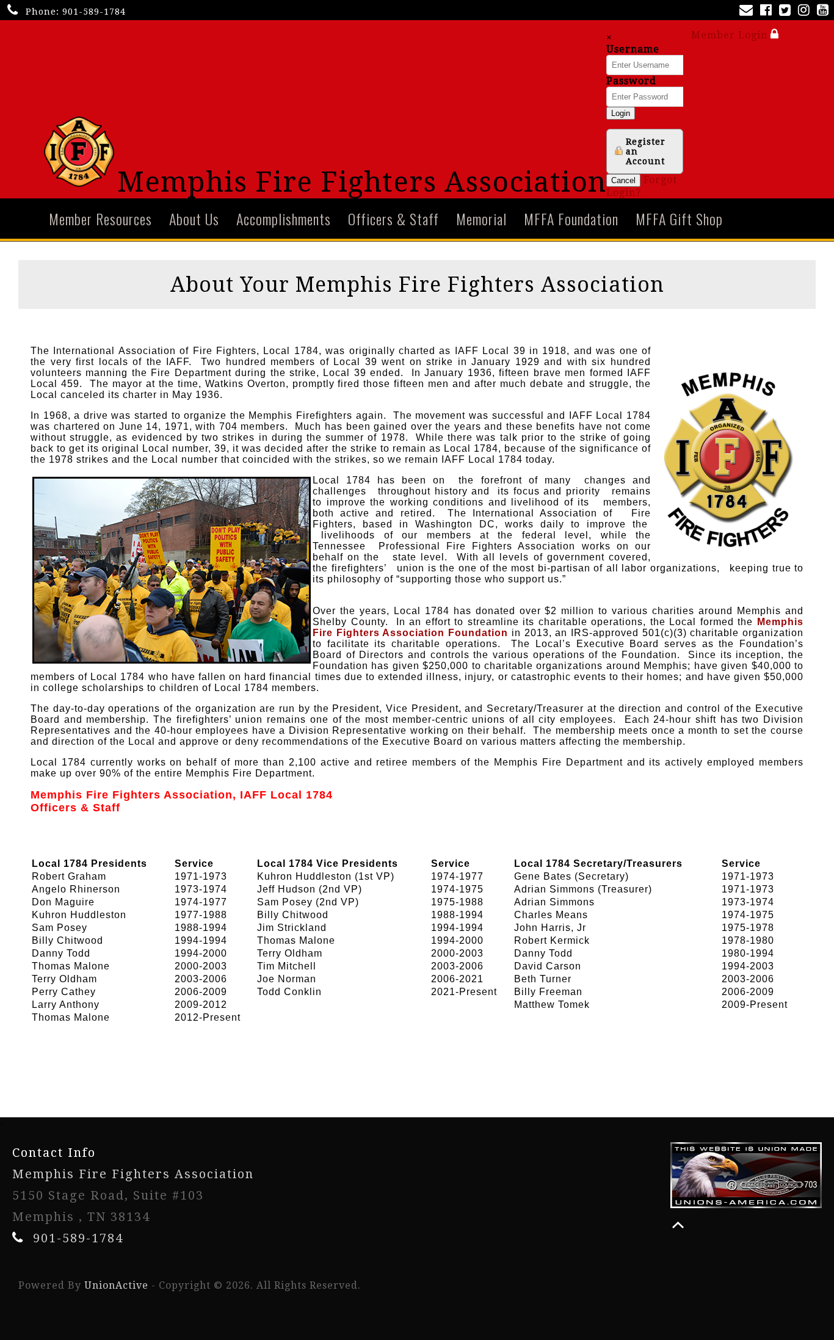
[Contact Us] (748, 11)
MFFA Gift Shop (679, 219)
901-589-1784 (94, 11)
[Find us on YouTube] (825, 11)
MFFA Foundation (571, 219)
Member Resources (100, 219)
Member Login (731, 35)
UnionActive (116, 1285)
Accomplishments (283, 219)
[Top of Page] (678, 1225)
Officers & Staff (393, 219)
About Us (194, 219)
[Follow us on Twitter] (787, 11)
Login (620, 113)
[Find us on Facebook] (768, 11)
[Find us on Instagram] (806, 11)
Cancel (623, 180)
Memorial (481, 219)
